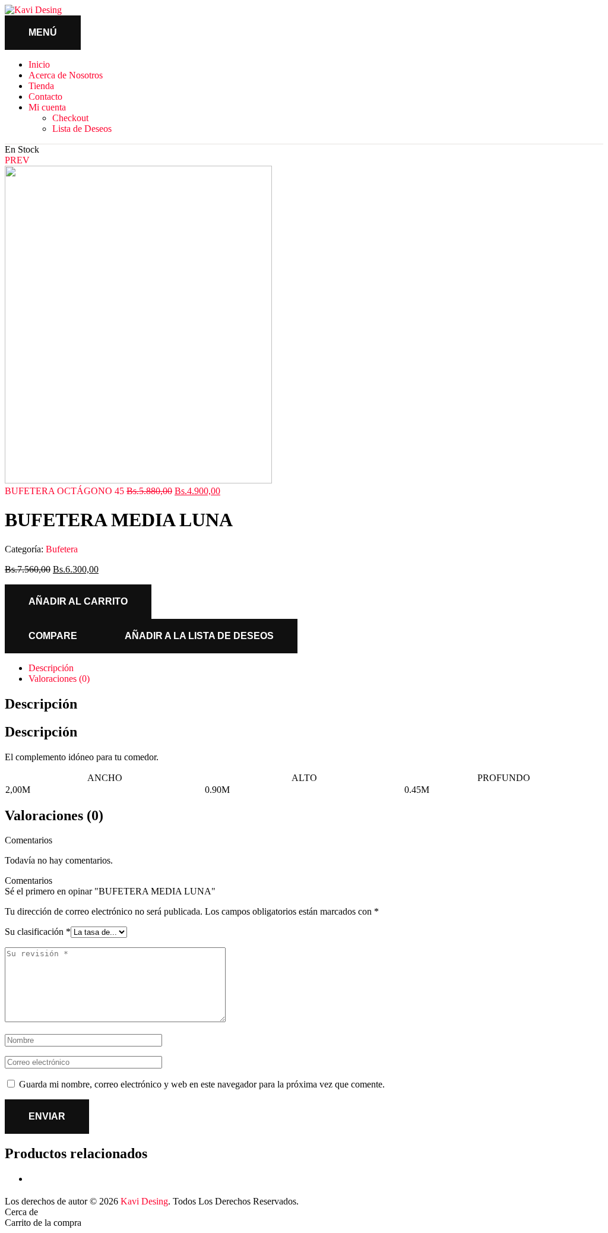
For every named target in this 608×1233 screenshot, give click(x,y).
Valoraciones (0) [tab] (54, 815)
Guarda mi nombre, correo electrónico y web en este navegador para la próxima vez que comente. (202, 1084)
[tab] (315, 668)
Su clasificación (38, 932)
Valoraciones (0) (59, 679)
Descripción (51, 668)
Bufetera (62, 549)
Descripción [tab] (41, 704)
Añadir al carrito (78, 601)
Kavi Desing (144, 1201)
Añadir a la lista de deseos (199, 636)
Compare (52, 636)
